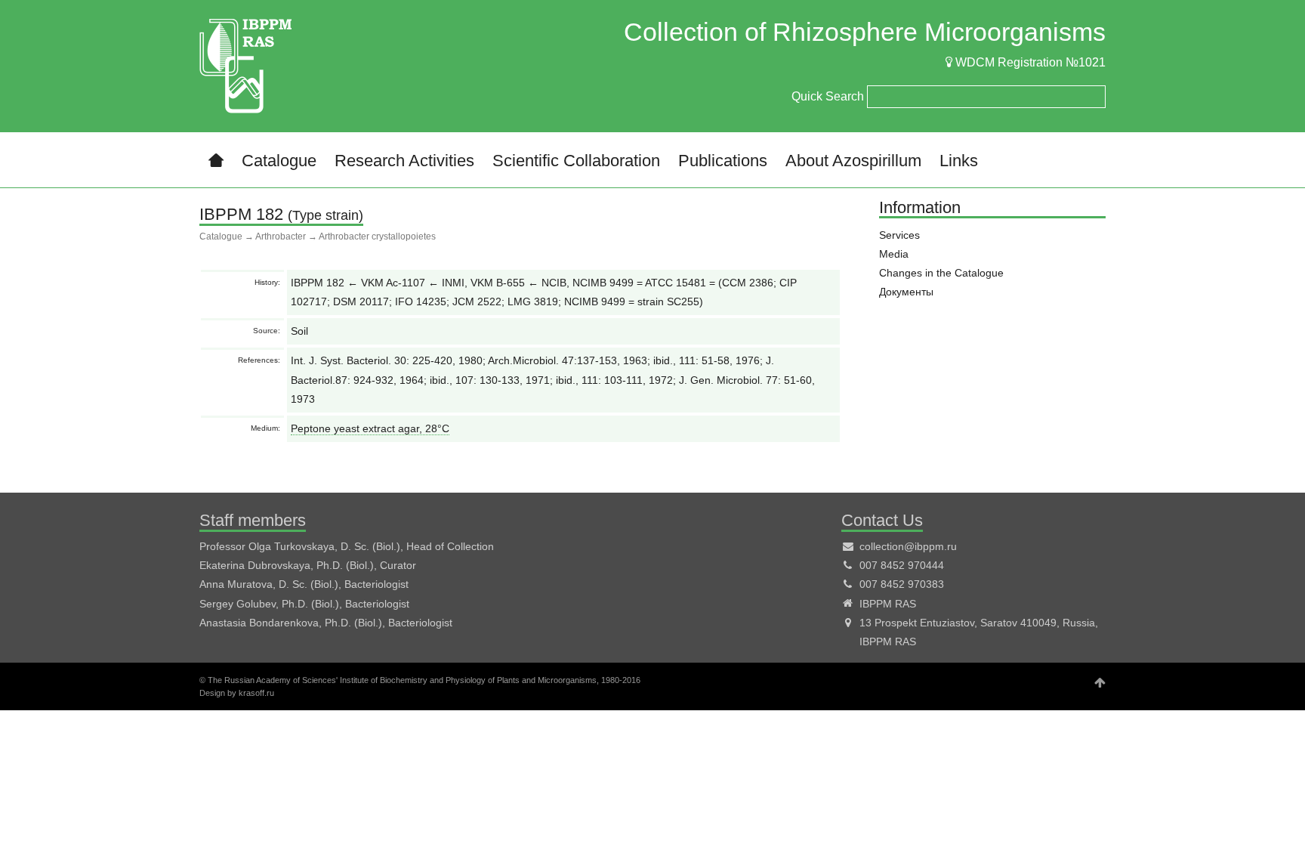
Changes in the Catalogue (941, 273)
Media (894, 254)
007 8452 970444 (901, 565)
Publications (722, 160)
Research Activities (404, 160)
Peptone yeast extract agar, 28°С (370, 428)
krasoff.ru (256, 692)
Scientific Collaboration (576, 160)
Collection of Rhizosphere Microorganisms (865, 31)
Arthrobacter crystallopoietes (377, 236)
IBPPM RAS (887, 604)
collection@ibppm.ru (908, 546)
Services (899, 235)
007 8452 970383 (901, 584)
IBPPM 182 (241, 214)
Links (958, 160)
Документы (906, 292)
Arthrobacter (280, 236)
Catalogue (279, 160)
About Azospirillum (853, 160)
